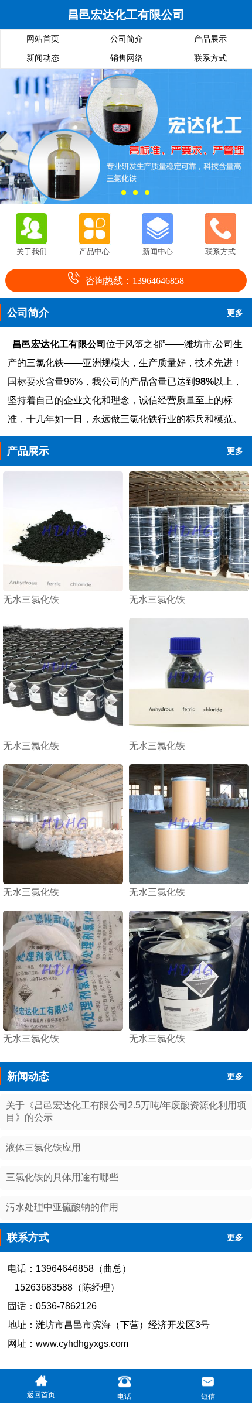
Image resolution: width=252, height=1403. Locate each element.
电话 (124, 1396)
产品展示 (210, 39)
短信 (208, 1396)
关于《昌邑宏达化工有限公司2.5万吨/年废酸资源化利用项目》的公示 (126, 1111)
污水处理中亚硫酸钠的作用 (62, 1207)
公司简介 (126, 39)
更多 (235, 312)
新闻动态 (42, 58)
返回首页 (41, 1395)
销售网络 (126, 58)
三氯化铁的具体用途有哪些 (62, 1177)
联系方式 (210, 58)
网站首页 (42, 39)
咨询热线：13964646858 (135, 281)
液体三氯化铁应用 (43, 1147)
